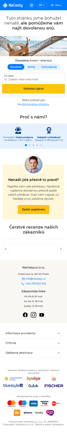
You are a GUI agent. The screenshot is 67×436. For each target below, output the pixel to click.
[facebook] (25, 315)
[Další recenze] (61, 249)
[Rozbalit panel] (59, 333)
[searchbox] (33, 79)
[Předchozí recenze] (6, 249)
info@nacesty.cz (35, 278)
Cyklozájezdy (49, 66)
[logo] (13, 5)
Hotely (31, 66)
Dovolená (15, 66)
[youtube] (41, 315)
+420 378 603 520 (35, 283)
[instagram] (33, 315)
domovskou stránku (35, 104)
